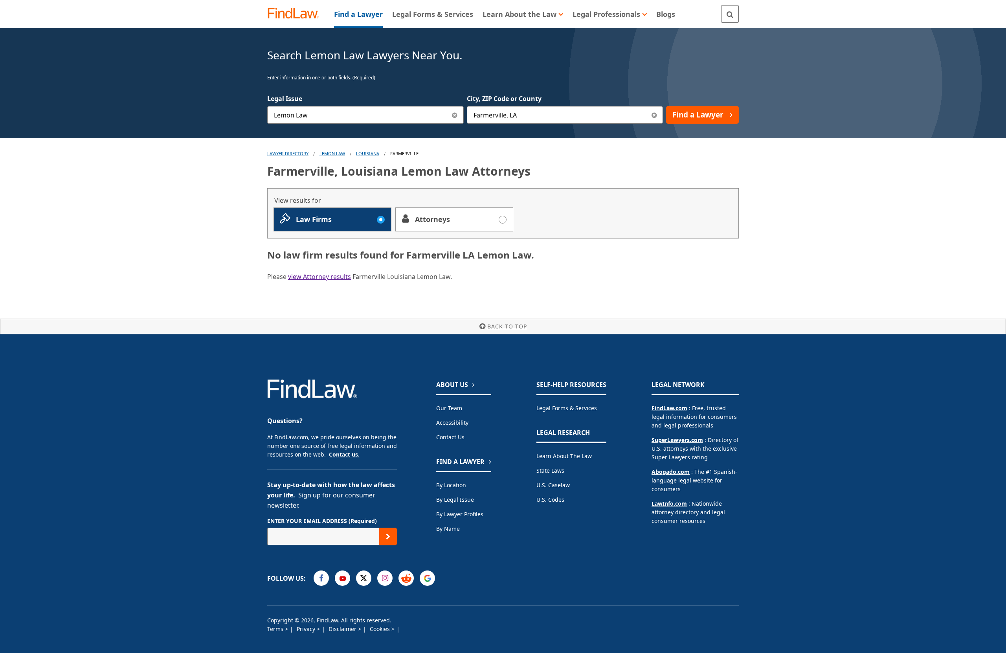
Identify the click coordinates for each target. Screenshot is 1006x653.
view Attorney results (319, 276)
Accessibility (452, 422)
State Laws (550, 470)
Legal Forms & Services (566, 408)
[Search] (730, 14)
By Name (448, 528)
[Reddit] (406, 578)
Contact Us (450, 437)
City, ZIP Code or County (504, 98)
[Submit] (388, 536)
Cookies (380, 629)
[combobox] (365, 115)
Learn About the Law (564, 456)
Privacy (307, 629)
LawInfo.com (669, 503)
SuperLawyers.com (677, 440)
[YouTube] (342, 578)
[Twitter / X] (363, 578)
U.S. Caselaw (553, 485)
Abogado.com (671, 471)
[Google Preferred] (427, 578)
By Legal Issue (455, 499)
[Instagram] (385, 578)
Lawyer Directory (287, 153)
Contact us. (344, 454)
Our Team (449, 408)
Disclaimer (343, 629)
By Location (451, 485)
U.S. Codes (550, 499)
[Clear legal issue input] (455, 115)
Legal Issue (284, 98)
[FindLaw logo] (296, 14)
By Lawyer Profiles (459, 514)
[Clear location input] (654, 115)
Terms (276, 629)
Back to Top (507, 326)
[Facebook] (321, 578)
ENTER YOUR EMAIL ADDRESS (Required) (322, 521)
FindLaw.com (669, 408)
